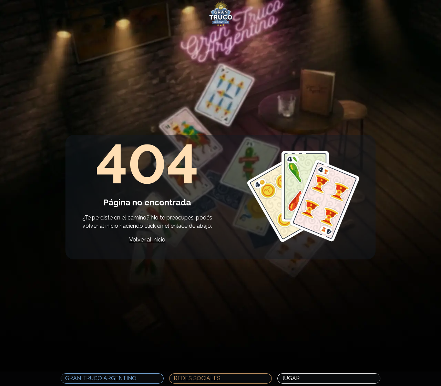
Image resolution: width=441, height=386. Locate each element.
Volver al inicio (147, 239)
